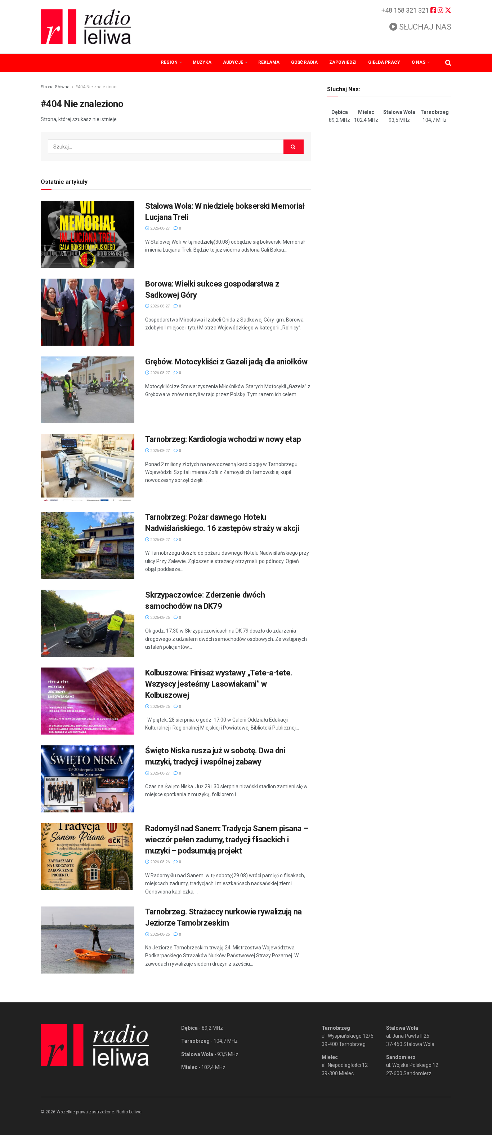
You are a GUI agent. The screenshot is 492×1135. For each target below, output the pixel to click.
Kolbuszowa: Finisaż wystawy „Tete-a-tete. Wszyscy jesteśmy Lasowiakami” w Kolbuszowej (218, 684)
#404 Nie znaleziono (95, 86)
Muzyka (202, 62)
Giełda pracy (384, 62)
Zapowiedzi (343, 62)
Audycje (233, 62)
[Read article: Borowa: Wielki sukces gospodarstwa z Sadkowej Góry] (87, 312)
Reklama (268, 62)
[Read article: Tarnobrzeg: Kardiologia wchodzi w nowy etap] (87, 467)
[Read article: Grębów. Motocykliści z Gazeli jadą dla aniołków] (87, 390)
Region (169, 62)
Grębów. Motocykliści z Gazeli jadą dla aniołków (226, 361)
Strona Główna (55, 86)
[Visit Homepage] (86, 26)
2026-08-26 (159, 617)
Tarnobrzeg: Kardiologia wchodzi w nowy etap (223, 439)
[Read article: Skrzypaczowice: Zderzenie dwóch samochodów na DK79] (87, 623)
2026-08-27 (159, 228)
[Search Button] (448, 63)
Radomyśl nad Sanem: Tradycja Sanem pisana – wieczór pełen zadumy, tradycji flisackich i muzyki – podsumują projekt (226, 839)
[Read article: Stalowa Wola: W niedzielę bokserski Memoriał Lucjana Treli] (87, 234)
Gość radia (304, 62)
